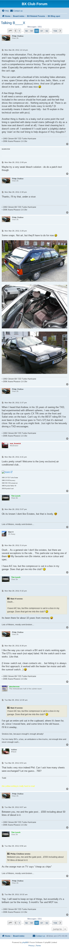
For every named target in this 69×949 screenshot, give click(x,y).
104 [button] (55, 30)
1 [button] (19, 30)
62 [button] (47, 30)
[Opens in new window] (7, 472)
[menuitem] (5, 11)
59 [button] (31, 30)
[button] (10, 31)
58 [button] (26, 30)
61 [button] (42, 30)
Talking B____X (13, 23)
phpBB (25, 942)
